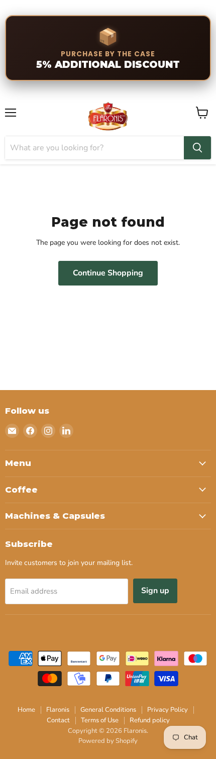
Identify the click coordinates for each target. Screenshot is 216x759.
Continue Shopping (108, 272)
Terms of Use (100, 720)
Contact (58, 720)
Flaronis (57, 709)
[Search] (197, 147)
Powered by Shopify (108, 740)
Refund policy (150, 720)
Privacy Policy (167, 709)
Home (26, 709)
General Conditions (108, 709)
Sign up (155, 590)
